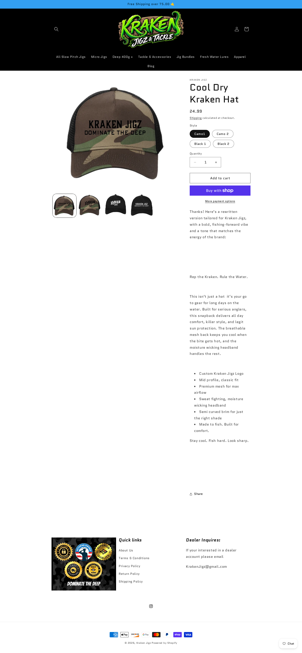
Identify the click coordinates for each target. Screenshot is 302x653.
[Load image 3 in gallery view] (116, 206)
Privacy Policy (129, 566)
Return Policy (129, 574)
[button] (56, 29)
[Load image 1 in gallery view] (64, 206)
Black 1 (200, 144)
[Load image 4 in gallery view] (142, 206)
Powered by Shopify (164, 643)
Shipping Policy (131, 581)
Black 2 (223, 144)
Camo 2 (223, 134)
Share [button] (198, 494)
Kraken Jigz (143, 643)
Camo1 (199, 134)
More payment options (220, 201)
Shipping (196, 118)
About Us (126, 550)
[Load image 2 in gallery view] (90, 206)
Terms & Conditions (134, 558)
